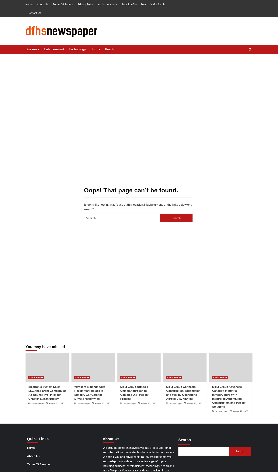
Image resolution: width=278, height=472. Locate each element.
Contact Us (34, 12)
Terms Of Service (63, 4)
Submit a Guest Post (134, 4)
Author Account (107, 4)
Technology (77, 49)
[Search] (250, 49)
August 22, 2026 (102, 403)
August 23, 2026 (56, 403)
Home (29, 4)
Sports (95, 49)
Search (184, 440)
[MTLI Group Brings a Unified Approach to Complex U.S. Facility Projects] (139, 367)
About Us (42, 4)
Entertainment (54, 49)
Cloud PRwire (36, 377)
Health (109, 49)
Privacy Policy (86, 4)
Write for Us (158, 4)
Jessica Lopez (38, 403)
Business (32, 49)
